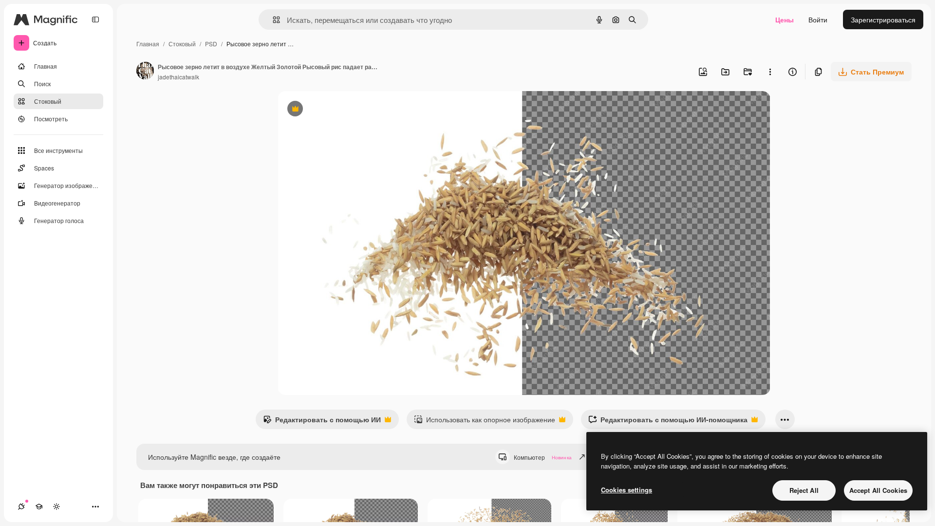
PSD (211, 43)
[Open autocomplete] (272, 19)
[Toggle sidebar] (95, 19)
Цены (784, 19)
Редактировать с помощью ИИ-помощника (668, 421)
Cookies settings (626, 489)
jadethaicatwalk (178, 77)
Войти (817, 19)
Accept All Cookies (878, 490)
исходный (342, 110)
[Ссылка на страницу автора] (145, 71)
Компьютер (543, 457)
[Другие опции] (770, 71)
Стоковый (182, 43)
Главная (147, 43)
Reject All (804, 490)
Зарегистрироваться (883, 19)
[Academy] (39, 506)
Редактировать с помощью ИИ (322, 421)
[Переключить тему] (56, 506)
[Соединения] (21, 506)
